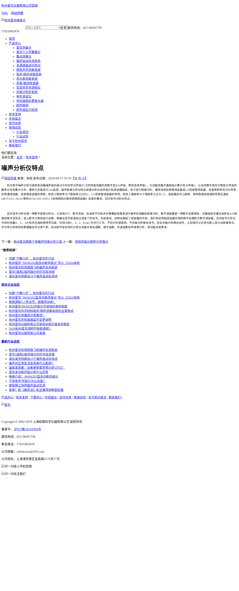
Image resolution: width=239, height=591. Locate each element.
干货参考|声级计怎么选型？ (27, 381)
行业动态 (22, 136)
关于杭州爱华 (18, 141)
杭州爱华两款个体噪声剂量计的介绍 (38, 241)
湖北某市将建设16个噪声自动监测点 (33, 276)
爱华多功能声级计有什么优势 (28, 372)
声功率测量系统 (27, 78)
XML (4, 13)
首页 (12, 38)
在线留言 (15, 118)
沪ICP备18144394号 (27, 429)
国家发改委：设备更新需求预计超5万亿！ (37, 367)
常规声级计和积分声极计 (91, 241)
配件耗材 (22, 105)
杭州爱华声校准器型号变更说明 (30, 319)
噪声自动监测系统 (28, 61)
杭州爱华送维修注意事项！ (27, 315)
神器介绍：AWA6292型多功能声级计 (33, 376)
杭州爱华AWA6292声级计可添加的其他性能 (38, 306)
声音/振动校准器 (27, 83)
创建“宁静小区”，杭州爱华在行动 (31, 258)
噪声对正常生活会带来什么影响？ (31, 363)
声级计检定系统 (27, 92)
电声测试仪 (24, 96)
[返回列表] (9, 178)
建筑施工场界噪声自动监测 (27, 385)
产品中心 (15, 43)
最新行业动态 (10, 341)
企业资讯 (22, 132)
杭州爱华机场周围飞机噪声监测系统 (33, 267)
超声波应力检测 (27, 110)
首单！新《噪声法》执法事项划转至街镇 (36, 390)
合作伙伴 (15, 123)
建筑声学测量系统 (28, 70)
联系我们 (15, 145)
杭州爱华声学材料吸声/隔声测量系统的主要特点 (41, 311)
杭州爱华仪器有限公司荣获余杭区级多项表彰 (39, 324)
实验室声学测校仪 (28, 87)
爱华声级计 (24, 47)
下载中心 (36, 397)
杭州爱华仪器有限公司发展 (27, 333)
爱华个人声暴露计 (28, 52)
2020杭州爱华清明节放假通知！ (30, 328)
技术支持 (15, 114)
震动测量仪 (24, 56)
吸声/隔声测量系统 (29, 74)
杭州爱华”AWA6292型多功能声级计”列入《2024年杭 (44, 263)
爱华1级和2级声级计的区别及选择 (32, 272)
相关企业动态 (10, 284)
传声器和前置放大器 (30, 101)
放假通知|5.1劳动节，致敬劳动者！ (32, 302)
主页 (20, 157)
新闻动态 (15, 127)
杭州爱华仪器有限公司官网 (19, 5)
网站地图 (17, 13)
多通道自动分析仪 (28, 65)
